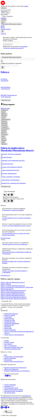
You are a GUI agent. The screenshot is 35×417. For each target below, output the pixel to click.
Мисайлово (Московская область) (12, 57)
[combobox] (9, 65)
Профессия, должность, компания (11, 63)
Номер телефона (8, 40)
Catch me (3, 33)
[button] (3, 26)
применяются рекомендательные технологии (16, 396)
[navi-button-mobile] (2, 31)
